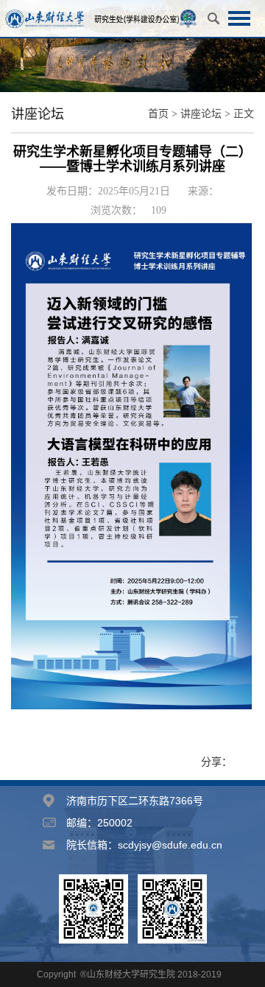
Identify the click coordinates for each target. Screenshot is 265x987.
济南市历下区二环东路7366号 (134, 801)
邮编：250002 (99, 823)
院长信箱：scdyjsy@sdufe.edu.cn (144, 845)
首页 (158, 113)
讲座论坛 (201, 113)
